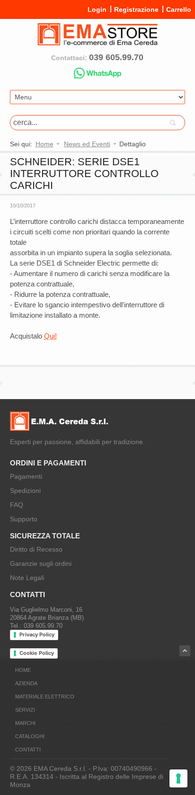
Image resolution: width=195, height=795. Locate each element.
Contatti (28, 749)
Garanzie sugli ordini (40, 563)
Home (44, 144)
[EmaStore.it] (97, 42)
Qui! (50, 336)
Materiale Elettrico (44, 696)
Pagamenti (26, 476)
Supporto (23, 519)
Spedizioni (25, 490)
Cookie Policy (36, 653)
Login (97, 9)
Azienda (26, 683)
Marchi (25, 723)
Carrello (178, 9)
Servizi (25, 710)
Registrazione (136, 9)
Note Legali (27, 577)
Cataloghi (29, 736)
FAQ (16, 505)
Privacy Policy (36, 634)
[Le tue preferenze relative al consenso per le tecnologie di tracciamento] (178, 778)
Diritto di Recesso (36, 549)
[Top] (184, 650)
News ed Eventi (87, 144)
